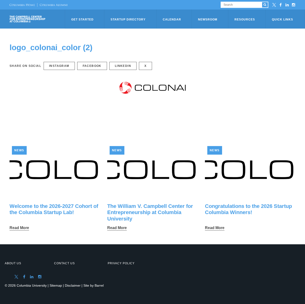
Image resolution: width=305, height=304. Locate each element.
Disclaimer (73, 285)
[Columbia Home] (22, 5)
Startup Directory (128, 19)
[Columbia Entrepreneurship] (38, 19)
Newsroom (207, 19)
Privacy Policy (121, 263)
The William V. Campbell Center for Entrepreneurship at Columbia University (150, 212)
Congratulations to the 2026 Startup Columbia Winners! (248, 209)
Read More (19, 228)
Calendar (172, 19)
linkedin (123, 66)
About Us (13, 263)
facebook (92, 66)
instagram (59, 66)
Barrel (99, 285)
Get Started (82, 19)
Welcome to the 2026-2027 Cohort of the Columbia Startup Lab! (54, 209)
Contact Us (64, 263)
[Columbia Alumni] (52, 5)
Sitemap (56, 285)
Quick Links (282, 19)
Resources (244, 19)
